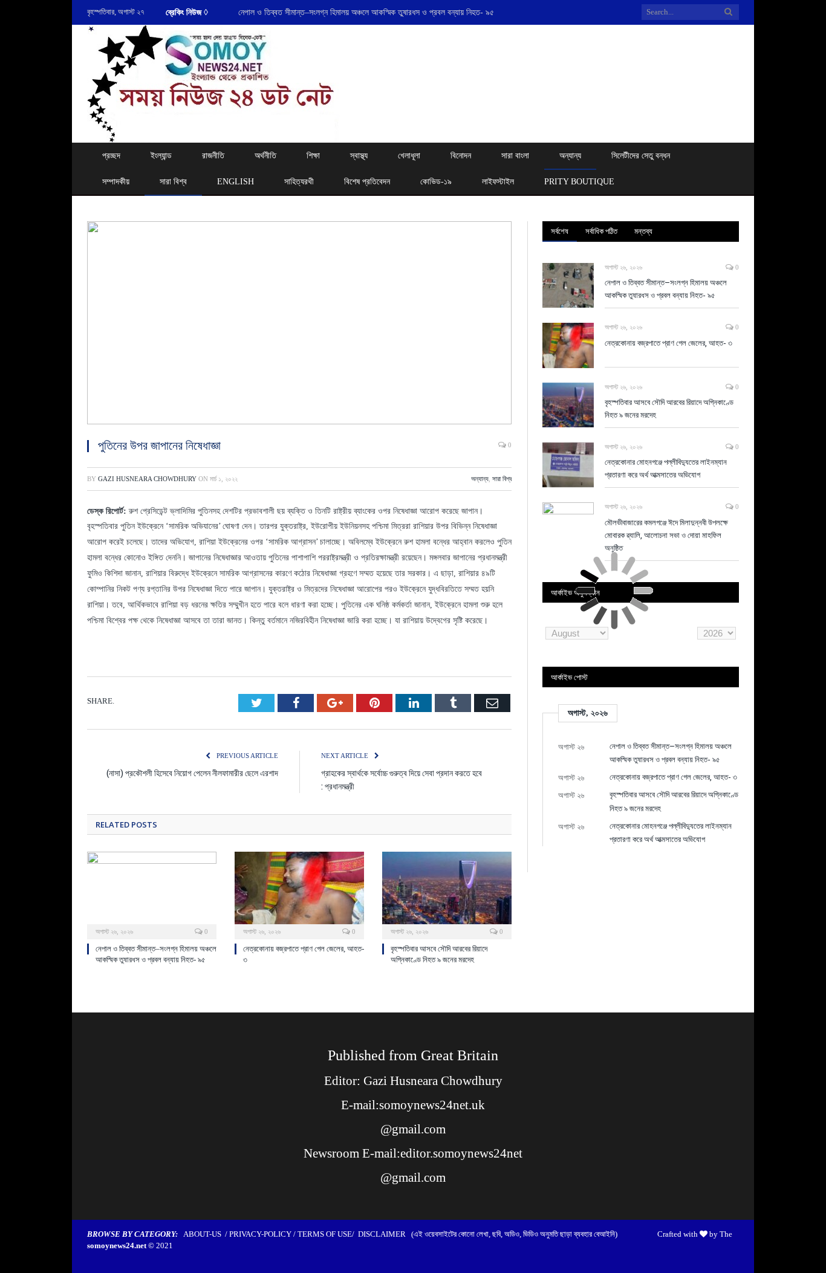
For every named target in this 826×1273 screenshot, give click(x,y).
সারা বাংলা (515, 155)
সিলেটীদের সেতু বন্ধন (640, 155)
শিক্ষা (313, 155)
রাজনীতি (213, 155)
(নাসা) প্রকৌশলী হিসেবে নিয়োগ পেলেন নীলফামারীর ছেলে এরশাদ (192, 773)
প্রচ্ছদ (111, 155)
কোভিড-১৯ (436, 181)
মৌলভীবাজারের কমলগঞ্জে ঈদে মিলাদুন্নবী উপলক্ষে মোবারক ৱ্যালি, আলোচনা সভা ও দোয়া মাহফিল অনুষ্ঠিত (666, 535)
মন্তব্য (643, 230)
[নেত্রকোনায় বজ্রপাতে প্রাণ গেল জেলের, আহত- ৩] (299, 894)
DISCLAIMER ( (386, 1234)
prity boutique (579, 181)
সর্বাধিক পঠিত (601, 230)
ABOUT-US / (206, 1234)
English (235, 181)
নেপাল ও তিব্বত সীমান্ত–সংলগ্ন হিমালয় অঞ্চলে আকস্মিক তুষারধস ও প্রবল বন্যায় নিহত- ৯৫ (666, 288)
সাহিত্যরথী (299, 181)
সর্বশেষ (559, 230)
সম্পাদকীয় (115, 181)
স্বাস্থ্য (359, 155)
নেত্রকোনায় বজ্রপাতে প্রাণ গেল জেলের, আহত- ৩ (308, 12)
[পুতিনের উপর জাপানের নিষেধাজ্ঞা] (299, 324)
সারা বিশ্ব (173, 181)
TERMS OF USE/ (328, 1234)
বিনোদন (460, 155)
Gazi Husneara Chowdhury (147, 478)
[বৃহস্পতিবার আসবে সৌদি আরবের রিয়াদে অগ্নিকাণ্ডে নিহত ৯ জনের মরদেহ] (447, 894)
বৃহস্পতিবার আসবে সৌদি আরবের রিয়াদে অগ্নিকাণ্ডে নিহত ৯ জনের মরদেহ (669, 408)
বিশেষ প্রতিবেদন (367, 181)
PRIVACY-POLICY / (263, 1234)
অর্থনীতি (265, 155)
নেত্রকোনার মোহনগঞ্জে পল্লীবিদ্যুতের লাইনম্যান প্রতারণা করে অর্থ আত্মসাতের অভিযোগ (666, 468)
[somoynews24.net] (213, 81)
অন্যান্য (570, 155)
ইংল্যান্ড (161, 155)
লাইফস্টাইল (498, 181)
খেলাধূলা (409, 155)
